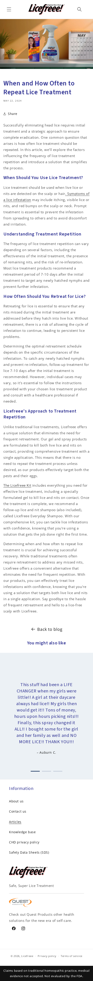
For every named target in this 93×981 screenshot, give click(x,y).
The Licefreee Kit (17, 485)
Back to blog (49, 629)
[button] (9, 9)
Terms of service (71, 956)
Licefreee (27, 956)
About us (16, 801)
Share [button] (12, 114)
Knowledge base (22, 832)
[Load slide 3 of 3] (57, 770)
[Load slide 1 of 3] (35, 770)
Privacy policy (47, 956)
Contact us (17, 811)
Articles (15, 822)
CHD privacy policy (24, 842)
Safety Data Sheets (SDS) (29, 852)
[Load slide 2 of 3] (46, 770)
